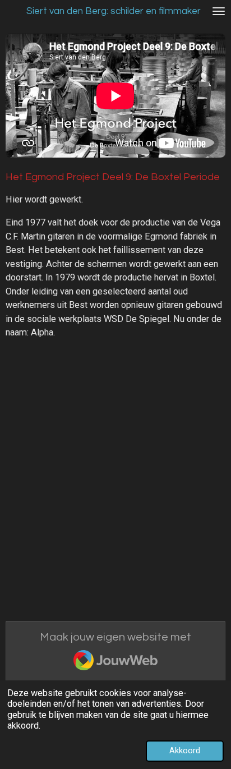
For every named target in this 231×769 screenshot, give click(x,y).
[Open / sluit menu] (218, 11)
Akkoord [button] (184, 750)
